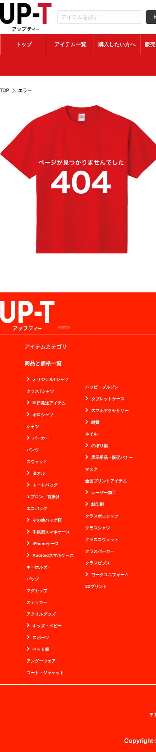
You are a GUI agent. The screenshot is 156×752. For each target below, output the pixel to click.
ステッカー (37, 602)
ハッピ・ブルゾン (102, 387)
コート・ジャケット (45, 673)
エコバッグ (37, 509)
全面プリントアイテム (106, 481)
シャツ (33, 426)
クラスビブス (97, 563)
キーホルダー (39, 567)
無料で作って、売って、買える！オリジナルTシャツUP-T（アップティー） (25, 17)
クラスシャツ (97, 528)
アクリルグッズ (41, 614)
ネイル (91, 434)
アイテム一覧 (70, 44)
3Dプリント (96, 586)
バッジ (33, 579)
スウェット (37, 462)
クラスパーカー (99, 551)
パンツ (33, 450)
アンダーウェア (41, 661)
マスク (91, 469)
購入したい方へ (117, 44)
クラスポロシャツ (102, 516)
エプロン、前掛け (43, 497)
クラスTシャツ (40, 391)
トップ (24, 44)
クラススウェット (102, 540)
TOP (4, 90)
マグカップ (37, 591)
